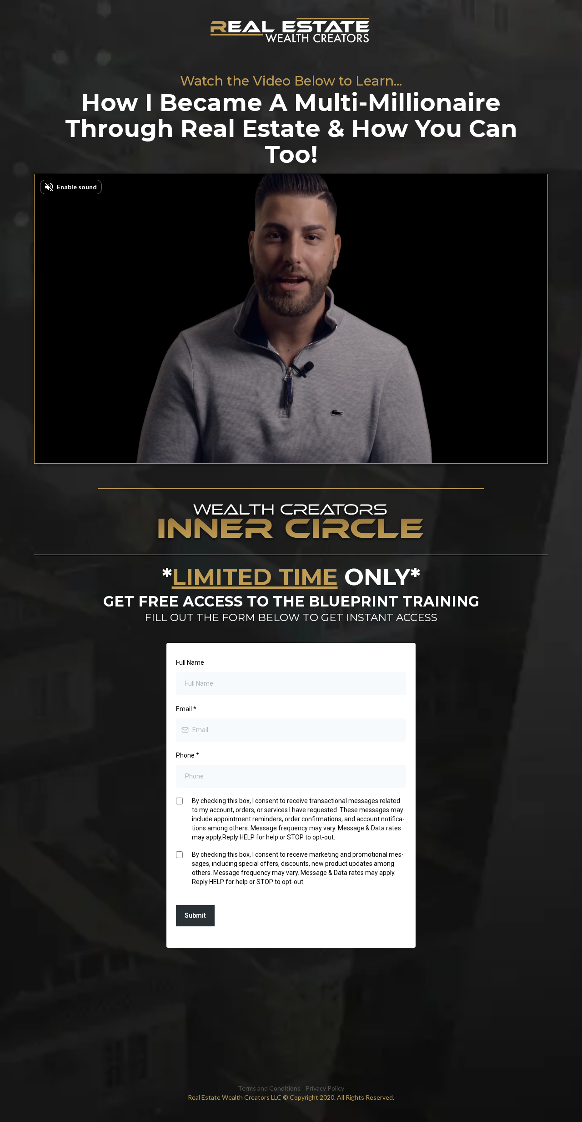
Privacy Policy (325, 1088)
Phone (187, 755)
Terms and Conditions (269, 1088)
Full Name (190, 662)
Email (186, 709)
